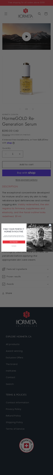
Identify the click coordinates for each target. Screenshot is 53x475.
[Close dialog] (50, 225)
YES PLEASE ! (14, 242)
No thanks (14, 245)
